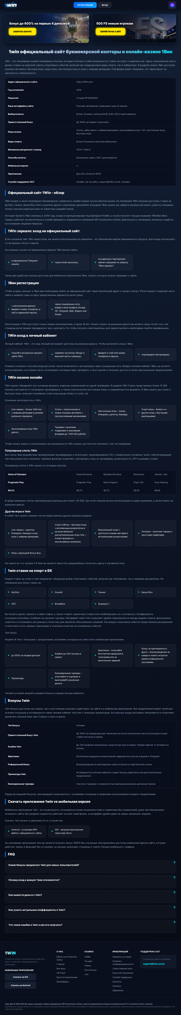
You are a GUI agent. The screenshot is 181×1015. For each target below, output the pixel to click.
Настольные (90, 970)
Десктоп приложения (67, 977)
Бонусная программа (123, 973)
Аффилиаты (118, 990)
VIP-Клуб (61, 973)
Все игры (61, 968)
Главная (60, 964)
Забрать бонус (22, 31)
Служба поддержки (122, 977)
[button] (174, 1007)
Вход (105, 5)
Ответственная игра (122, 968)
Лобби (87, 957)
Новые (88, 965)
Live (86, 974)
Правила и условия (122, 957)
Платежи (117, 986)
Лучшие (88, 961)
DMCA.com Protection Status (67, 958)
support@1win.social (153, 963)
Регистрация (85, 5)
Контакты (117, 981)
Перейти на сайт (110, 31)
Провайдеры (63, 981)
